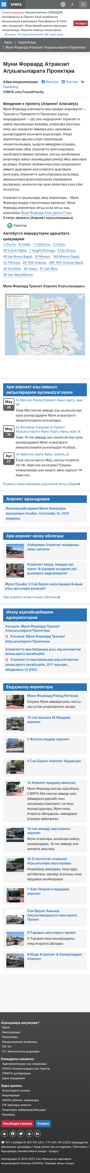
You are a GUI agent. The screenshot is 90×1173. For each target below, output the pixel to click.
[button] (63, 4)
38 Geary (30, 269)
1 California (41, 244)
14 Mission (42, 256)
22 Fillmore (11, 262)
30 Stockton (12, 269)
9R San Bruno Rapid (17, 256)
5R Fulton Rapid (14, 250)
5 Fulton (59, 244)
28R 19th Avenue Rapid (66, 262)
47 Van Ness (48, 269)
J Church (9, 244)
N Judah (24, 244)
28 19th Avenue (34, 262)
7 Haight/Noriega (42, 250)
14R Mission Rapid (66, 256)
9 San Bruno (66, 250)
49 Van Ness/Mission (18, 275)
